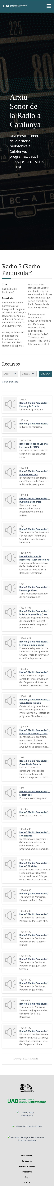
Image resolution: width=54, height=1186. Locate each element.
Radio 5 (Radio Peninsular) (33, 423)
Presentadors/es (27, 1166)
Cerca (27, 1182)
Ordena (45, 373)
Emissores (27, 1161)
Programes (27, 1171)
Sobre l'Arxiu (27, 1155)
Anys (27, 1177)
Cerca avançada (10, 381)
